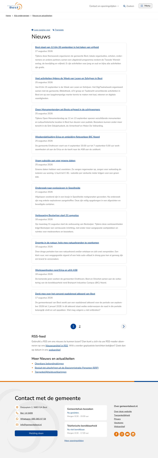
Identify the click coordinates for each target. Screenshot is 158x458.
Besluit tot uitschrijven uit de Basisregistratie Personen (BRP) (67, 367)
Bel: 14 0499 (26, 413)
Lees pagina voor (42, 29)
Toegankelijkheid (122, 415)
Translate (59, 29)
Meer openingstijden (74, 440)
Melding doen (36, 433)
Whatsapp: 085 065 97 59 (33, 418)
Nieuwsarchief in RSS (57, 345)
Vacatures (118, 422)
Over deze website (123, 411)
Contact (102, 6)
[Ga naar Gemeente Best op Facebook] (116, 434)
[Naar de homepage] (15, 6)
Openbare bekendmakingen (49, 363)
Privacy (117, 419)
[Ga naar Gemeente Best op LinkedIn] (133, 434)
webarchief (54, 349)
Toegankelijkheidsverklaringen (50, 371)
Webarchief (119, 426)
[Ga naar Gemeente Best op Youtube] (127, 434)
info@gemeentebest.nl (31, 424)
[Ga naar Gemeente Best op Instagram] (122, 434)
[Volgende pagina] (123, 326)
